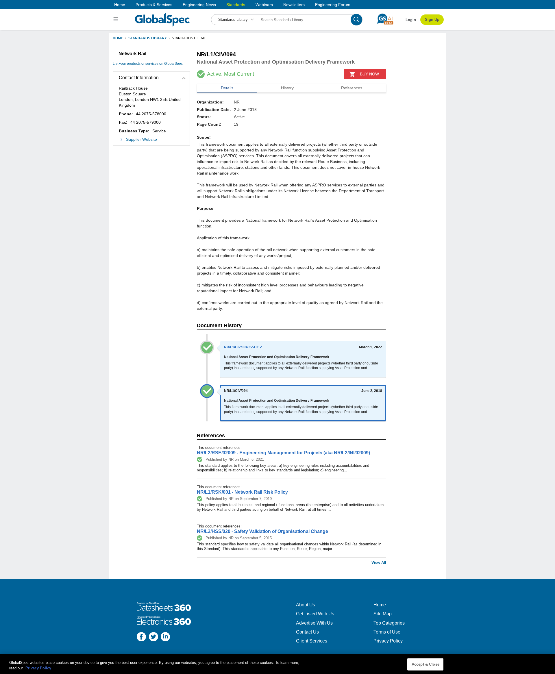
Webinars (264, 4)
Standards (235, 4)
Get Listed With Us (315, 613)
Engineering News (199, 4)
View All (378, 562)
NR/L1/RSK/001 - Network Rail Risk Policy (242, 492)
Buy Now (369, 74)
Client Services (311, 640)
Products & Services (154, 4)
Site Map (382, 613)
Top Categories (389, 623)
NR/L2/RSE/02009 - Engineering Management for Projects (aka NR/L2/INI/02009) (283, 452)
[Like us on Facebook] (141, 637)
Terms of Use (386, 631)
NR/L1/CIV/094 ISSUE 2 (243, 347)
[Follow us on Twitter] (153, 637)
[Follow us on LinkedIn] (165, 637)
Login (411, 20)
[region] (277, 664)
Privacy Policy (388, 640)
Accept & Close (425, 664)
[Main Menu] (117, 19)
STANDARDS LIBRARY (147, 38)
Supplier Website (141, 139)
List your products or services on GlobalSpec (148, 64)
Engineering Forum (332, 4)
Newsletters (294, 4)
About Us (305, 604)
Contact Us (307, 631)
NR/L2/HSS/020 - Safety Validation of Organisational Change (262, 531)
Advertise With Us (314, 623)
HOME (118, 38)
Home (119, 4)
